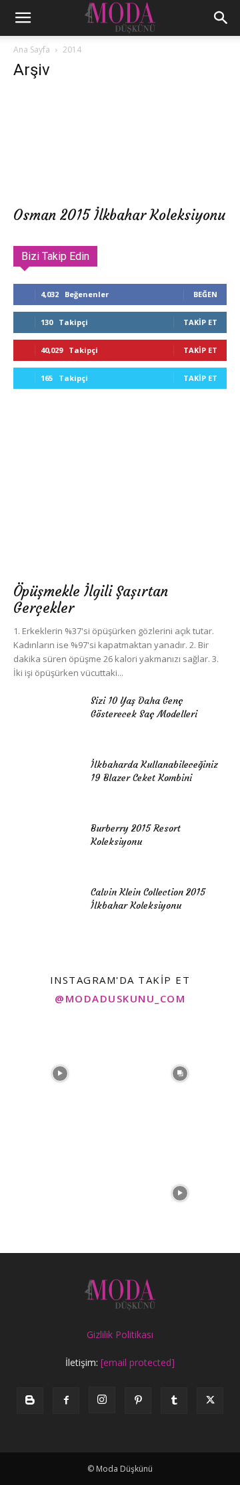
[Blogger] (30, 1400)
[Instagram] (102, 1400)
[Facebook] (66, 1400)
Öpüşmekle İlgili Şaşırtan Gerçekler (90, 599)
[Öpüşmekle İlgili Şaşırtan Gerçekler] (120, 497)
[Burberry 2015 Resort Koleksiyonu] (46, 845)
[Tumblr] (174, 1400)
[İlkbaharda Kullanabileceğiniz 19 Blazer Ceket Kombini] (46, 781)
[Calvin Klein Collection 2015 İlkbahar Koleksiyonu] (46, 908)
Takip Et (200, 322)
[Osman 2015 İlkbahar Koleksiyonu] (120, 145)
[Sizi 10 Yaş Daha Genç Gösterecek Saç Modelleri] (46, 717)
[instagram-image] (60, 1073)
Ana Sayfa (31, 49)
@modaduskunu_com (120, 998)
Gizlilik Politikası (120, 1334)
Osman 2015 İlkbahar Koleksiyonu (119, 215)
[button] (22, 18)
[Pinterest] (138, 1400)
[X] (210, 1400)
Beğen (205, 294)
